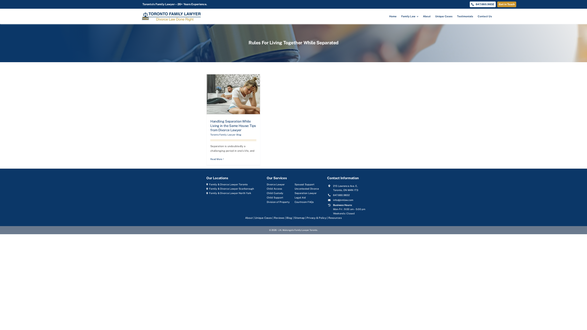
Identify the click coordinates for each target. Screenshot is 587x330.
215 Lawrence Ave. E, (345, 186)
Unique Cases (263, 217)
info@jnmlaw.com (343, 200)
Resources (335, 217)
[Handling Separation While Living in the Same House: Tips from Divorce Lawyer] (233, 94)
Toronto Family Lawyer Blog (225, 134)
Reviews (279, 217)
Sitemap (299, 217)
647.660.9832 (341, 195)
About (249, 217)
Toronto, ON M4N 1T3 (345, 190)
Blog (289, 217)
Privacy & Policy (316, 217)
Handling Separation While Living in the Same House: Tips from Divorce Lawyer (233, 125)
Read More (216, 159)
